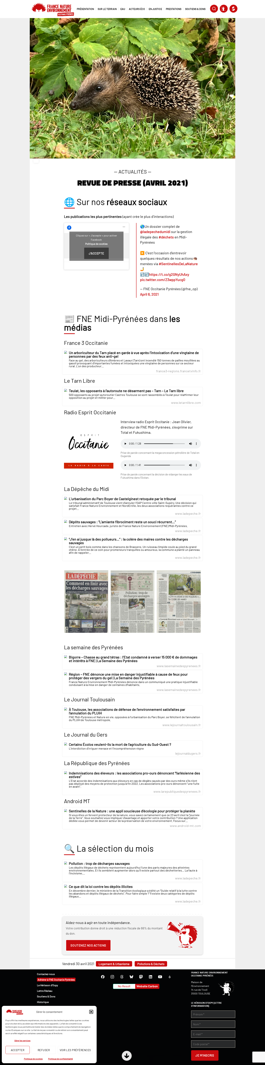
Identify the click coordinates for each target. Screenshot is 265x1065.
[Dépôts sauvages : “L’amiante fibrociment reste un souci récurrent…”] (132, 526)
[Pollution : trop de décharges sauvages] (132, 871)
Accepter (18, 1050)
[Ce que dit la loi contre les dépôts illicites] (132, 894)
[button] (91, 1012)
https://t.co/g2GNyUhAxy (169, 274)
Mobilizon (169, 977)
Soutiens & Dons (46, 996)
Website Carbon (147, 986)
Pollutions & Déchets (150, 964)
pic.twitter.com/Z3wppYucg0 (162, 279)
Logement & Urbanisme (114, 964)
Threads (121, 977)
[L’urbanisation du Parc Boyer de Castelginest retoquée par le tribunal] (132, 506)
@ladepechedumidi (155, 231)
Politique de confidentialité (60, 1058)
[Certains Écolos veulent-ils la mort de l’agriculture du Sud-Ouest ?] (132, 749)
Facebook (102, 977)
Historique (43, 1001)
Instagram (112, 977)
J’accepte (96, 253)
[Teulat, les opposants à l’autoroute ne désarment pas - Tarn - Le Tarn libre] (132, 396)
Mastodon (140, 977)
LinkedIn (150, 977)
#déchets (166, 237)
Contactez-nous (46, 974)
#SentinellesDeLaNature (178, 264)
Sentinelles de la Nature (224, 9)
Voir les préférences (75, 1050)
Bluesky (131, 977)
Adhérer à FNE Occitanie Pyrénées (56, 979)
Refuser (44, 1050)
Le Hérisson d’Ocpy (47, 985)
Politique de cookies (33, 1058)
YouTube (160, 977)
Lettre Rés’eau (44, 990)
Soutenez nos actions (88, 945)
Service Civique (233, 9)
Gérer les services (22, 1040)
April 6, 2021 (149, 294)
